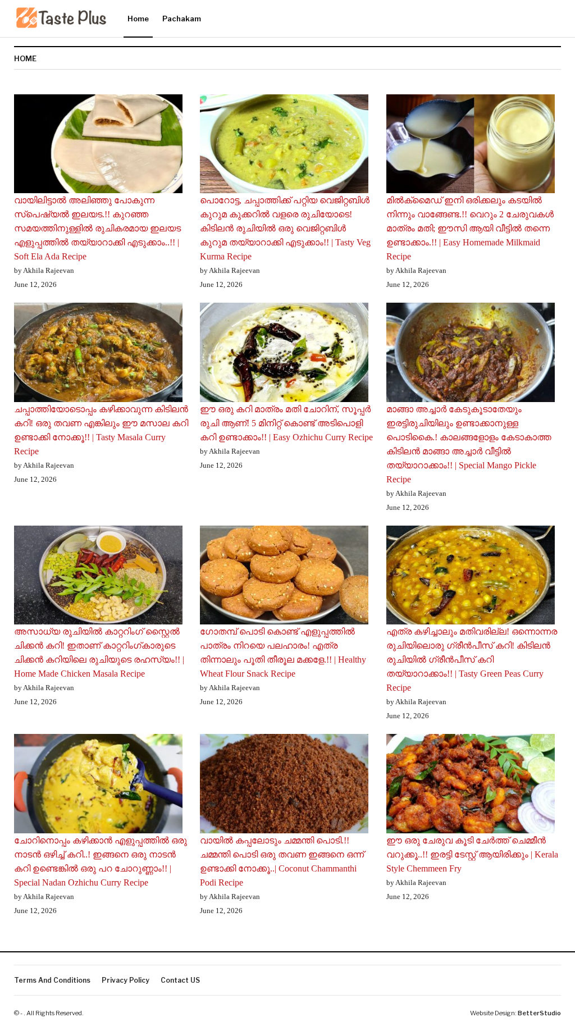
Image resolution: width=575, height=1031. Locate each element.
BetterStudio (539, 1013)
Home (138, 18)
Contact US (180, 980)
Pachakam (181, 18)
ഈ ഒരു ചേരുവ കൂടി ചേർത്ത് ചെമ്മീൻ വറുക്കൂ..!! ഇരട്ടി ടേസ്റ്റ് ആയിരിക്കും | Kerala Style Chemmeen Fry (472, 854)
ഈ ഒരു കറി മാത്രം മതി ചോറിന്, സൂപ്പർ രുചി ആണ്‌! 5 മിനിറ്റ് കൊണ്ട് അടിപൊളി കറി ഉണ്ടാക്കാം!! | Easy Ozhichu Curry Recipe (286, 423)
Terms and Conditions (52, 980)
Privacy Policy (125, 980)
